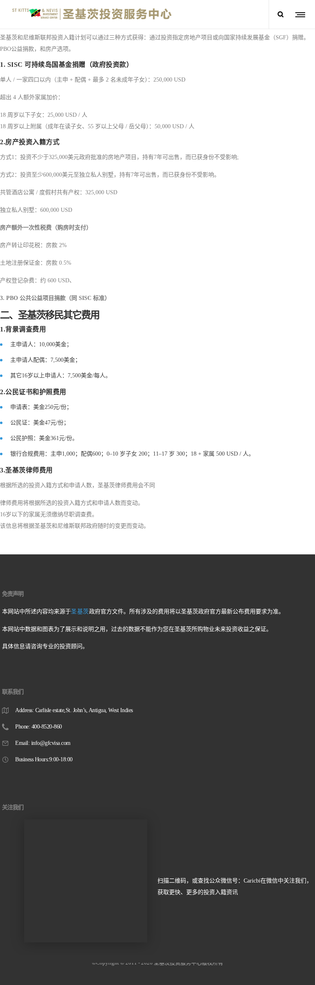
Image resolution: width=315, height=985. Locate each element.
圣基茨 (80, 611)
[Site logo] (92, 14)
